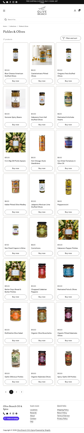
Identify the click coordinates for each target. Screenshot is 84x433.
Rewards (33, 413)
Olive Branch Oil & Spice (26, 430)
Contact (33, 418)
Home (5, 26)
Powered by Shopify (43, 430)
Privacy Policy (62, 418)
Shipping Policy (63, 410)
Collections (12, 26)
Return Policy (62, 413)
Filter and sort (71, 38)
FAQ (31, 421)
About (32, 416)
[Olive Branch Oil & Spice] (42, 11)
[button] (79, 11)
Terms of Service (63, 416)
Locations (33, 410)
